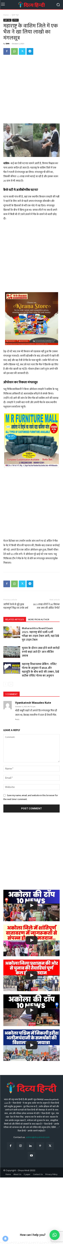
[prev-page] (5, 684)
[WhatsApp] (14, 51)
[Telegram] (30, 51)
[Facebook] (6, 51)
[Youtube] (31, 1156)
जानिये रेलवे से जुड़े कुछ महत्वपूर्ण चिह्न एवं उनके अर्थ (15, 606)
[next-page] (11, 684)
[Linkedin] (30, 1146)
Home (6, 15)
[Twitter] (22, 51)
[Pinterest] (40, 1146)
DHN (7, 43)
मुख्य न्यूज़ (15, 15)
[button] (55, 1235)
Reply (17, 719)
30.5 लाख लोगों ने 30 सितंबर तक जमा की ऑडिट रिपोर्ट (46, 606)
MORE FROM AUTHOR (38, 619)
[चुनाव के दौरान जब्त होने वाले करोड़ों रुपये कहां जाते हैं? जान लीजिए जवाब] (11, 652)
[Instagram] (20, 1146)
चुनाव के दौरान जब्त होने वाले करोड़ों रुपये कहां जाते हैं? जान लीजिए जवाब (40, 652)
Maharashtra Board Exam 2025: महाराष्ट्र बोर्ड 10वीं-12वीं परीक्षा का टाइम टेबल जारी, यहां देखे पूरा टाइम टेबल (40, 634)
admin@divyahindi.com (38, 1137)
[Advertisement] (31, 90)
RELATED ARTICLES (14, 619)
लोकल (15, 20)
